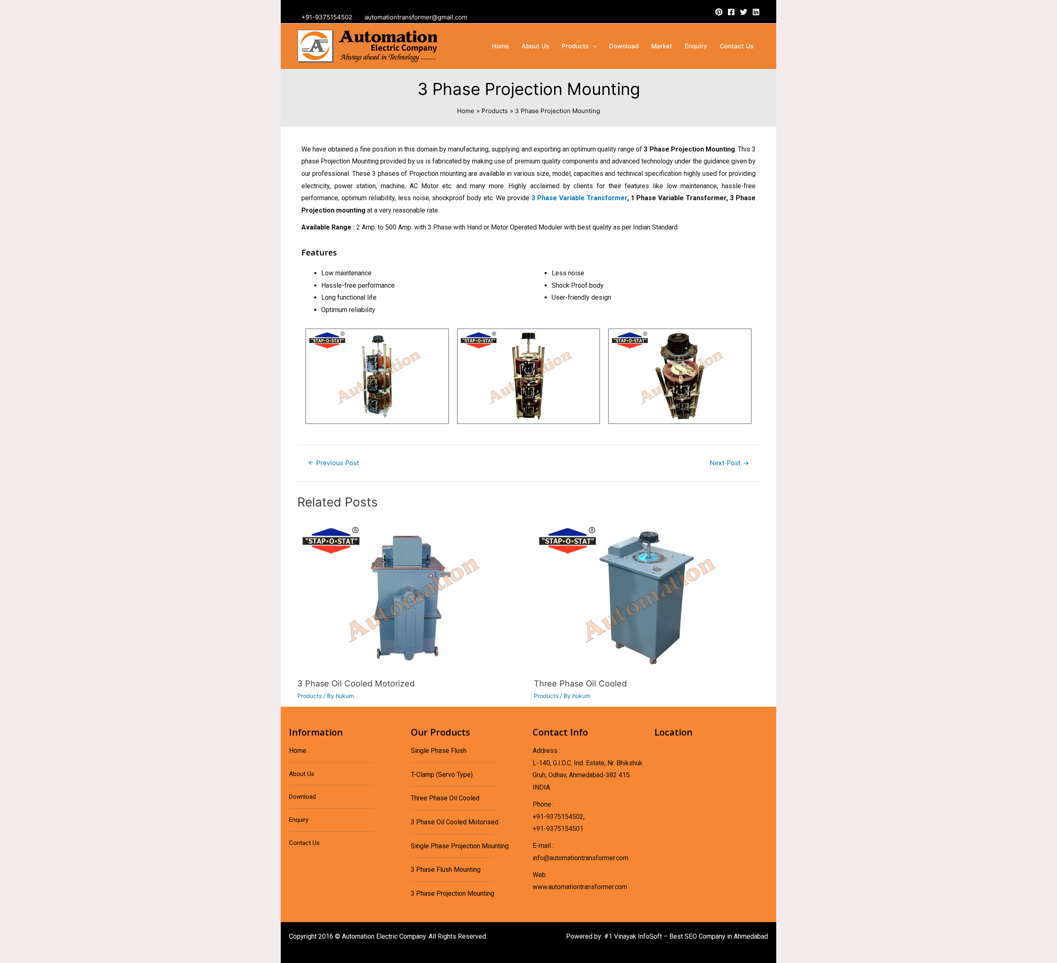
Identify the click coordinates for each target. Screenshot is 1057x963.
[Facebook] (731, 12)
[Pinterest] (719, 12)
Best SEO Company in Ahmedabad (718, 936)
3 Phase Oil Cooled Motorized (356, 684)
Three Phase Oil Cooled (580, 684)
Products (309, 695)
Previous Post (333, 463)
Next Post (729, 463)
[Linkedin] (756, 12)
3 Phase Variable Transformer (579, 198)
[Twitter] (743, 12)
